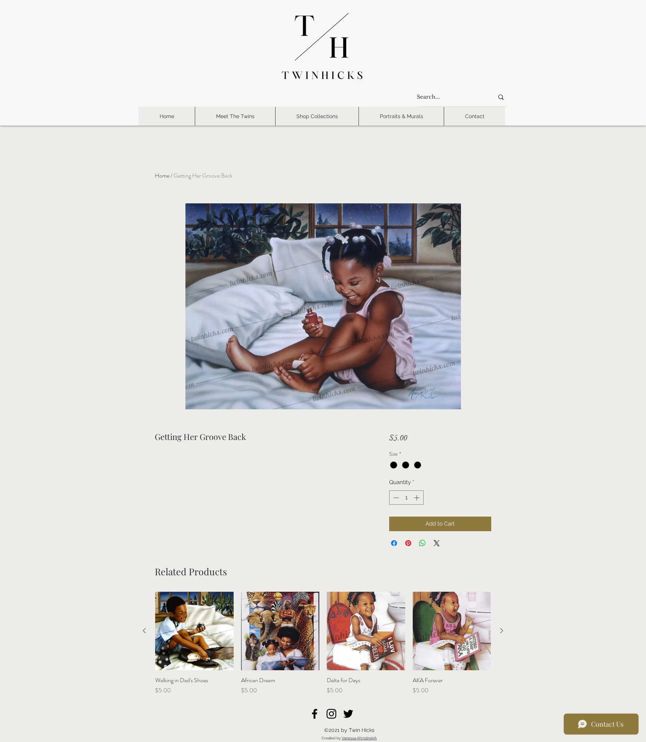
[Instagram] (331, 713)
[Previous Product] (144, 630)
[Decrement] (395, 498)
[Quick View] (194, 631)
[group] (323, 643)
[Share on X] (436, 543)
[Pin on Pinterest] (408, 543)
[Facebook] (314, 713)
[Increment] (417, 498)
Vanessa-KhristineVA (359, 738)
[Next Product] (501, 630)
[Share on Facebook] (394, 543)
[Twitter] (348, 713)
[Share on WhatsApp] (422, 543)
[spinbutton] (406, 498)
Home (162, 175)
